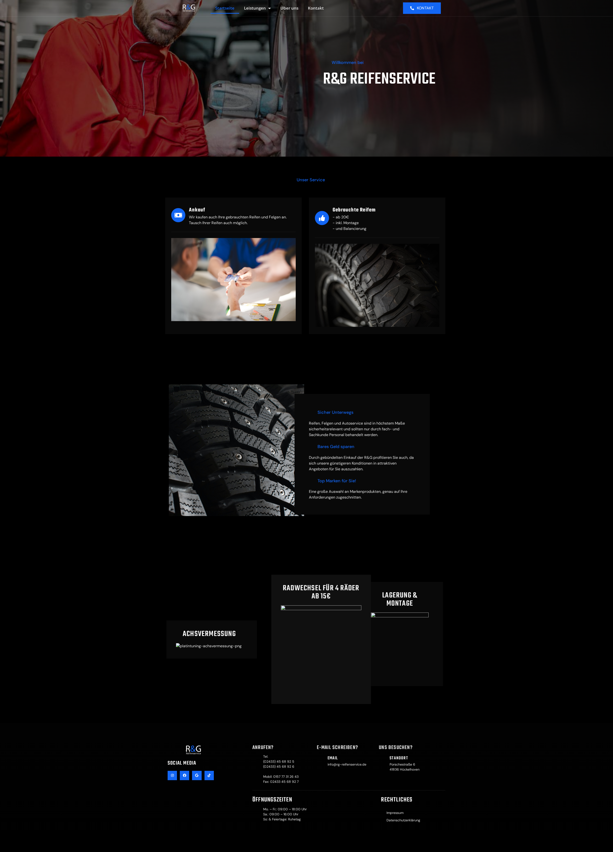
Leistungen (255, 8)
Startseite (224, 8)
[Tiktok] (209, 775)
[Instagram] (172, 775)
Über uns (289, 8)
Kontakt (316, 8)
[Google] (196, 775)
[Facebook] (184, 775)
